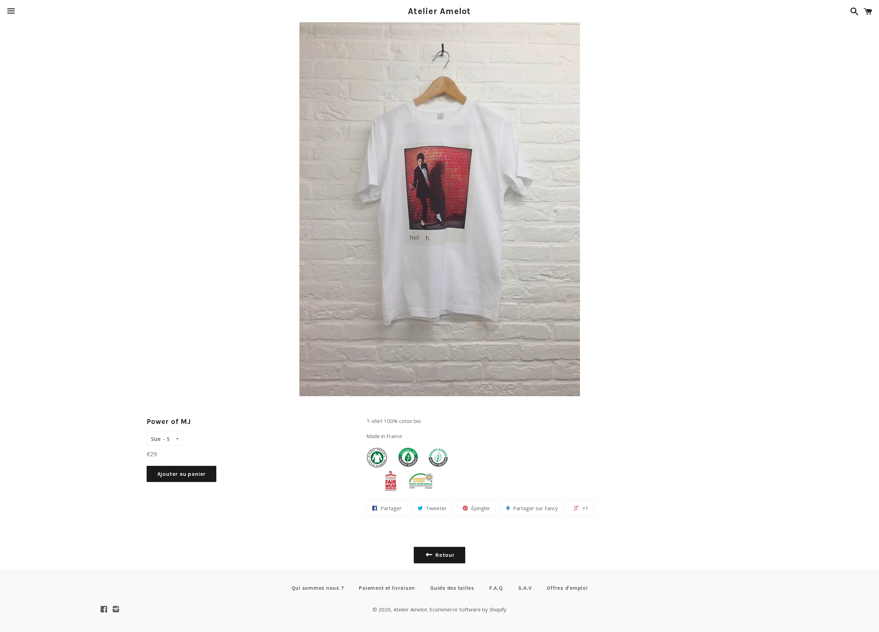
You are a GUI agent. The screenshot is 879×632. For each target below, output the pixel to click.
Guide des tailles (452, 588)
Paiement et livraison (387, 588)
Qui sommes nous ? (318, 588)
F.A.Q (496, 588)
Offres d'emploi (567, 588)
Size (156, 438)
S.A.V (525, 588)
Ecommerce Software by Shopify (468, 609)
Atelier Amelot (439, 11)
